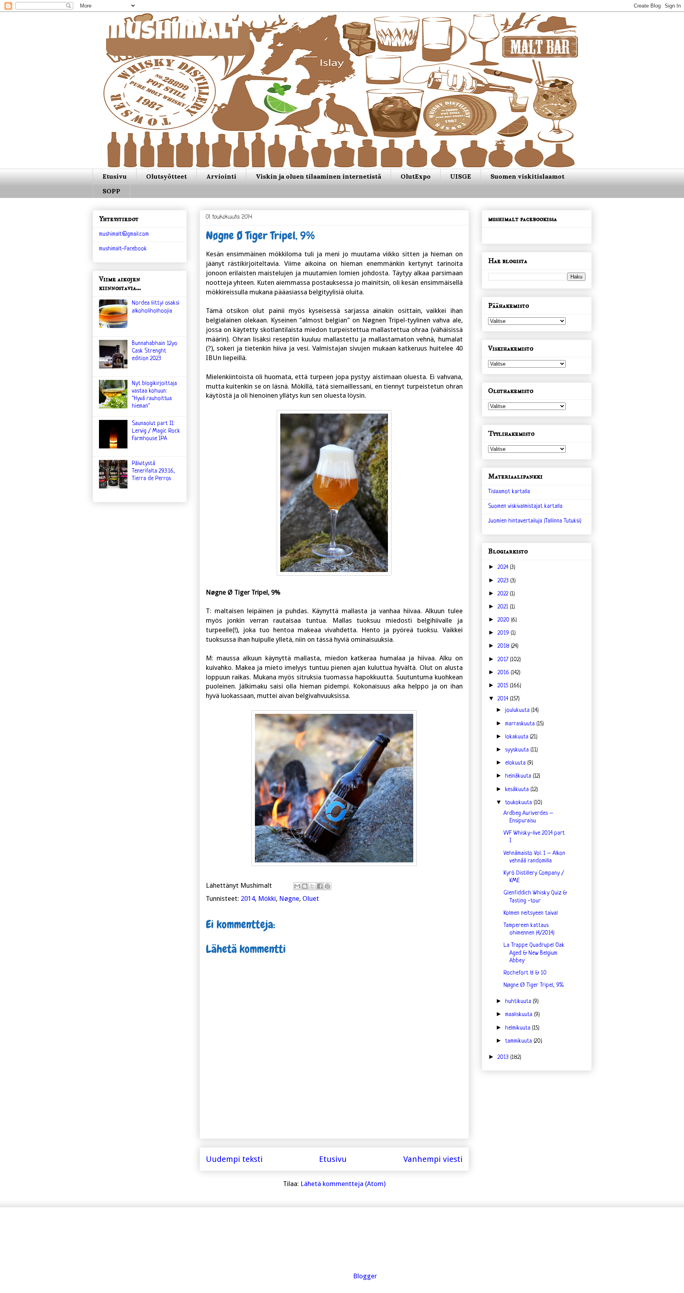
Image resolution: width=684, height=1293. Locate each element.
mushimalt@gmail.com (124, 234)
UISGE (460, 176)
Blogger (365, 1276)
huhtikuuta (519, 1001)
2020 (504, 620)
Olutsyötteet (166, 176)
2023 (504, 581)
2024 (504, 567)
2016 (504, 672)
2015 (504, 686)
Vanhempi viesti (433, 1159)
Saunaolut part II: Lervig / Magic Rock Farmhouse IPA (156, 431)
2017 (504, 659)
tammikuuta (519, 1041)
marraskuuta (520, 724)
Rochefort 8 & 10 (525, 973)
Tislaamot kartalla (509, 491)
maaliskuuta (519, 1014)
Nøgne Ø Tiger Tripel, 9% (534, 985)
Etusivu (115, 176)
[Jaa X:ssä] (312, 886)
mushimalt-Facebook (123, 249)
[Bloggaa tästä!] (305, 886)
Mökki (267, 898)
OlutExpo (416, 176)
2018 (504, 646)
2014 (248, 898)
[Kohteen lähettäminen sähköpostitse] (297, 886)
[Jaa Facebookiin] (320, 886)
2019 (504, 633)
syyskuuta (517, 750)
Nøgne (289, 898)
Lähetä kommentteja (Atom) (343, 1184)
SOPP (111, 191)
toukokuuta (519, 802)
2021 (504, 607)
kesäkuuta (517, 789)
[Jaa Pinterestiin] (327, 886)
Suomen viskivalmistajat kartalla (525, 506)
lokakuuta (517, 737)
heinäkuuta (519, 776)
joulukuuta (518, 710)
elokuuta (516, 763)
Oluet (310, 898)
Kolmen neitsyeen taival (531, 913)
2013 (504, 1057)
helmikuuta (518, 1028)
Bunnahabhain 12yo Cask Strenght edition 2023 (154, 351)
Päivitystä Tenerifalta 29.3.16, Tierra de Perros (153, 471)
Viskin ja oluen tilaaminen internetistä (318, 176)
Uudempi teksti (234, 1159)
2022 (504, 594)
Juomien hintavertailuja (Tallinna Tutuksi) (534, 521)
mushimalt (172, 33)
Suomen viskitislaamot (527, 176)
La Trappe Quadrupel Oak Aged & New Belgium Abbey (534, 953)
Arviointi (221, 176)
